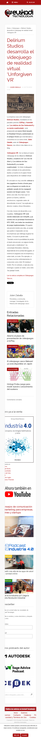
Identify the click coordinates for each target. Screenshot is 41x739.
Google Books (6, 468)
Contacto (17, 715)
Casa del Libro (6, 473)
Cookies (33, 717)
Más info (16, 735)
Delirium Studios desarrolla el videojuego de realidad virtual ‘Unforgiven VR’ (20, 60)
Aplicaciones (13, 369)
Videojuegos (16, 28)
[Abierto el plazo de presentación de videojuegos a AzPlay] (20, 332)
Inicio (16, 713)
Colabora (27, 715)
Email (5, 633)
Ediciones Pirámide (8, 479)
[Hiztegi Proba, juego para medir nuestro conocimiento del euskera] (20, 380)
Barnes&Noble (6, 471)
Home (9, 28)
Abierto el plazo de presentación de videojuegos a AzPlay (20, 338)
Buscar (32, 2)
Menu (16, 2)
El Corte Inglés (6, 477)
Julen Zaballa (15, 87)
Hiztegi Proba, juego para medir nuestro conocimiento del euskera (20, 386)
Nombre (5, 624)
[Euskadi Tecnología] (19, 17)
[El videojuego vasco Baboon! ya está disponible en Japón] (20, 357)
